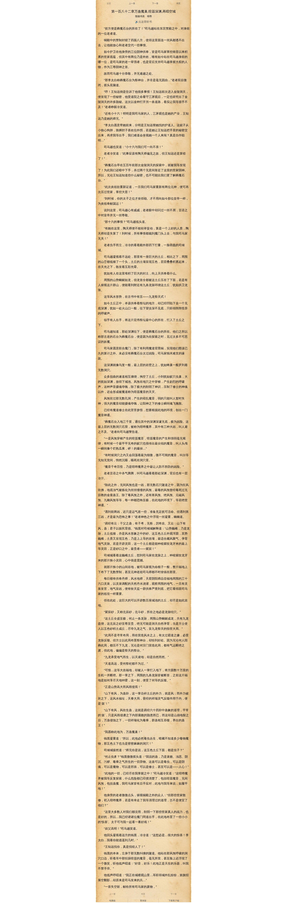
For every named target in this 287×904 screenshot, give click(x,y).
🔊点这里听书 (143, 21)
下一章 (155, 3)
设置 (109, 3)
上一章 (132, 3)
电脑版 (112, 900)
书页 (178, 3)
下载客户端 (174, 900)
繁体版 (143, 900)
